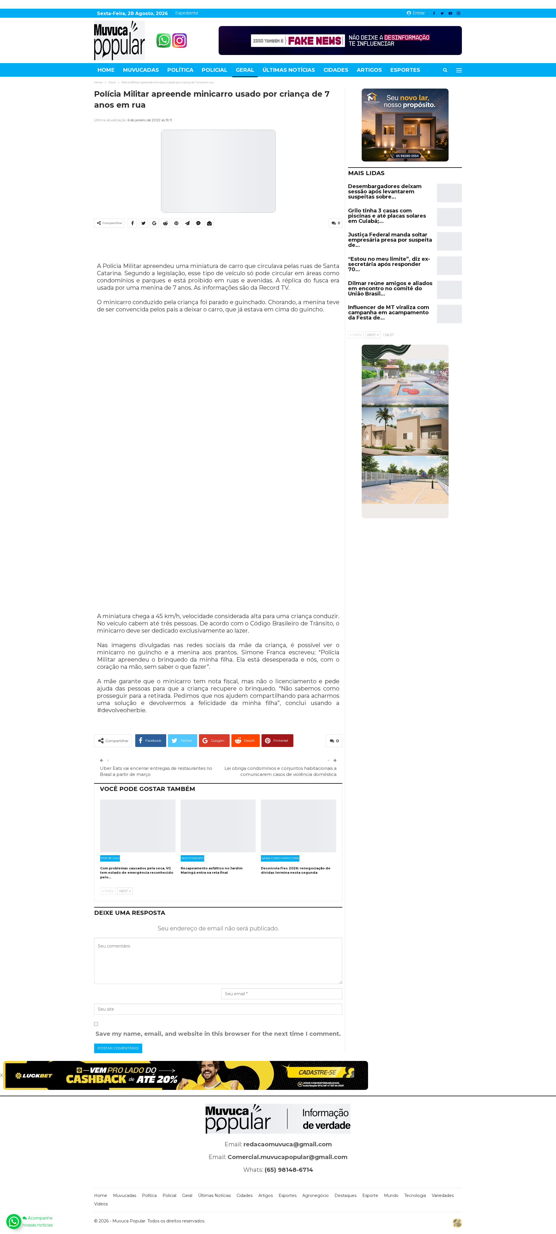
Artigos (369, 70)
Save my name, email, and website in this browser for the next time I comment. (218, 1033)
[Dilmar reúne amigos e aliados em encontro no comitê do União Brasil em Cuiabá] (449, 290)
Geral (245, 70)
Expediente (186, 13)
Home (106, 70)
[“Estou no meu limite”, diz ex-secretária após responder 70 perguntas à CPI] (449, 265)
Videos (101, 1204)
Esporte (370, 1195)
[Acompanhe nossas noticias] (13, 1221)
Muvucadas (141, 70)
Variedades (443, 1195)
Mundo (391, 1195)
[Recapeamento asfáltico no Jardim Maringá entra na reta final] (218, 826)
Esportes (405, 70)
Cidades (335, 70)
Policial (214, 70)
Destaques (345, 1195)
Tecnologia (415, 1195)
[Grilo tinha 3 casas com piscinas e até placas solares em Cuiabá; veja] (449, 217)
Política (180, 70)
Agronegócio (315, 1195)
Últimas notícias (289, 70)
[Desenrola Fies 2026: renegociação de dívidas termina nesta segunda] (298, 826)
